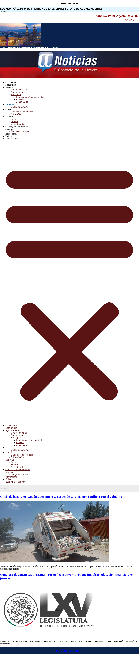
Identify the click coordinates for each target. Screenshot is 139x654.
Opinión (8, 109)
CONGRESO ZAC (20, 107)
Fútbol (14, 119)
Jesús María (22, 102)
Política (8, 136)
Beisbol (14, 121)
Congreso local (18, 92)
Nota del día (10, 85)
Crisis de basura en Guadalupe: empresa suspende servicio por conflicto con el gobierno (61, 496)
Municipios (16, 94)
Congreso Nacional (20, 131)
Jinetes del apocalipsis (22, 112)
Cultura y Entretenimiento (16, 126)
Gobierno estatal (19, 90)
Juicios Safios (17, 114)
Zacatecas (9, 104)
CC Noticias (10, 82)
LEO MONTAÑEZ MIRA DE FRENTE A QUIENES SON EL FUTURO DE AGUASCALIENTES (51, 8)
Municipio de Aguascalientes (30, 97)
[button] (69, 282)
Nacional (9, 129)
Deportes (9, 116)
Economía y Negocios (14, 139)
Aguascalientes (11, 87)
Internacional (11, 134)
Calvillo (20, 99)
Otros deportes (18, 124)
